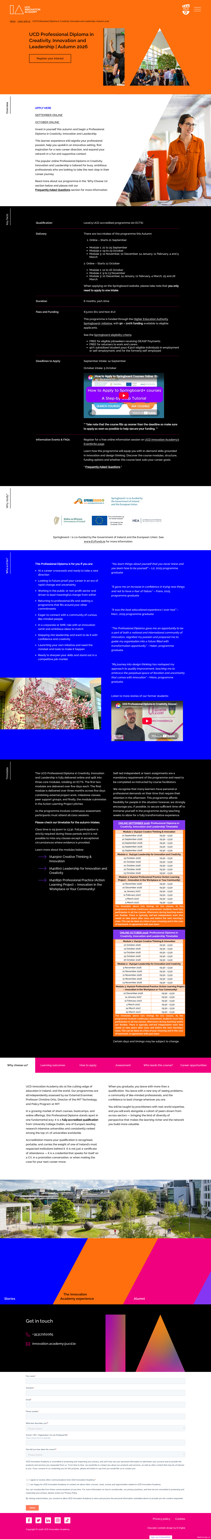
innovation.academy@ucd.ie (54, 1343)
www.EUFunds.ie (94, 541)
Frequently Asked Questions (102, 466)
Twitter (38, 1520)
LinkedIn (48, 1520)
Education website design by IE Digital (166, 1528)
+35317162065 (42, 1334)
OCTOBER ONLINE (47, 122)
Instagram (58, 1520)
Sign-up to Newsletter (161, 1537)
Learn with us (24, 21)
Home (13, 21)
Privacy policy (161, 1518)
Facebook (29, 1520)
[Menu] (197, 9)
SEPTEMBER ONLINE (49, 115)
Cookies (180, 1518)
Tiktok (67, 1520)
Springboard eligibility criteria (112, 334)
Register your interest (50, 58)
